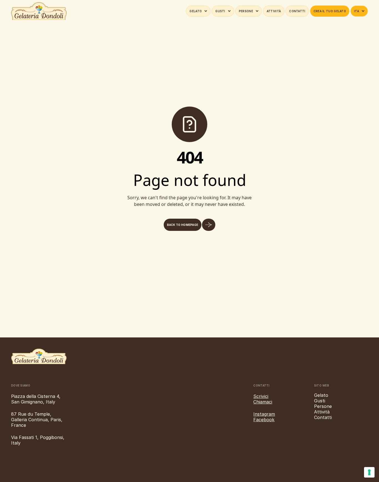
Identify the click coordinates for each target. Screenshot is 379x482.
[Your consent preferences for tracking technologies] (369, 472)
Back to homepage (182, 224)
